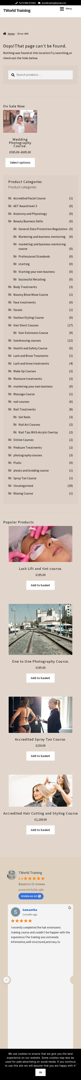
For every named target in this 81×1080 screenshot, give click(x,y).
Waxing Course (23, 493)
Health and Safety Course (30, 348)
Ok (40, 1072)
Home (11, 33)
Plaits (17, 463)
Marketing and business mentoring (41, 237)
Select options (20, 162)
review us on (29, 896)
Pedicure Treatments (27, 447)
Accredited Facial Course (29, 198)
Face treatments (24, 302)
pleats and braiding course (31, 470)
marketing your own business (33, 386)
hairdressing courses (27, 340)
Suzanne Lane (32, 910)
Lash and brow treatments (31, 363)
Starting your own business (36, 272)
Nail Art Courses (29, 424)
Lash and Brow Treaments (30, 356)
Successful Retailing (32, 279)
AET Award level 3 (25, 206)
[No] (76, 1064)
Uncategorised (23, 486)
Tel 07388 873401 (27, 3)
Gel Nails (24, 417)
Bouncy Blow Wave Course (30, 295)
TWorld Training (16, 10)
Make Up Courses (24, 371)
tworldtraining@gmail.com (54, 3)
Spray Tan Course (24, 478)
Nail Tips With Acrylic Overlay (38, 432)
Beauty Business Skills (28, 221)
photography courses (27, 455)
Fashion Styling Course (28, 317)
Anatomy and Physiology (30, 214)
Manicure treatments (27, 379)
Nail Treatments (24, 409)
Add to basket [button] (40, 585)
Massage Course (24, 394)
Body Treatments (25, 287)
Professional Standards (34, 256)
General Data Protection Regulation (42, 229)
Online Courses (23, 440)
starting (24, 264)
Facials (17, 310)
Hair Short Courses (26, 325)
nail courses (21, 402)
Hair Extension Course (33, 333)
